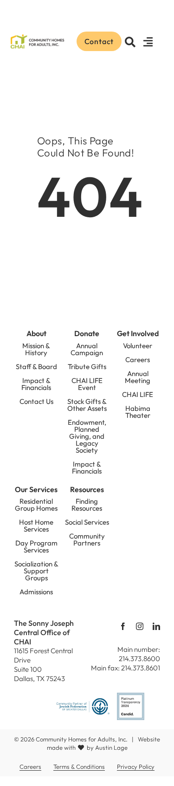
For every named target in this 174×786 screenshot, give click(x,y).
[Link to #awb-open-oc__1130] (148, 42)
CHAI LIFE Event (87, 384)
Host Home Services (36, 525)
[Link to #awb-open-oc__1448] (130, 42)
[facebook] (123, 626)
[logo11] (37, 36)
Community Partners (87, 539)
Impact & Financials (36, 384)
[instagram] (139, 626)
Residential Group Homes (36, 505)
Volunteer (137, 345)
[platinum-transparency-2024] (130, 696)
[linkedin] (156, 626)
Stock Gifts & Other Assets (87, 405)
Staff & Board (36, 366)
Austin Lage (111, 747)
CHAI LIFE (137, 394)
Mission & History (36, 349)
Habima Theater (137, 412)
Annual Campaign (87, 349)
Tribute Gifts (87, 366)
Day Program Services (36, 546)
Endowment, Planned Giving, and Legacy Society (87, 436)
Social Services (87, 522)
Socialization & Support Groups (36, 570)
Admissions (36, 591)
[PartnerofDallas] (83, 701)
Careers (137, 359)
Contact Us (36, 401)
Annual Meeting (137, 377)
